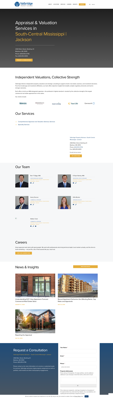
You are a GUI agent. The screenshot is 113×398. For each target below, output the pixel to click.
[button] (56, 121)
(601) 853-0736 (24, 54)
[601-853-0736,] (34, 204)
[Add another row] (77, 385)
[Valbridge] (23, 2)
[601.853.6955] (36, 226)
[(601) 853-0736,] (34, 183)
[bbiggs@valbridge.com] (31, 183)
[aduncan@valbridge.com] (31, 204)
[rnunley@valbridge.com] (74, 183)
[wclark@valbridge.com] (31, 226)
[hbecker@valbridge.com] (74, 204)
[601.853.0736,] (34, 226)
